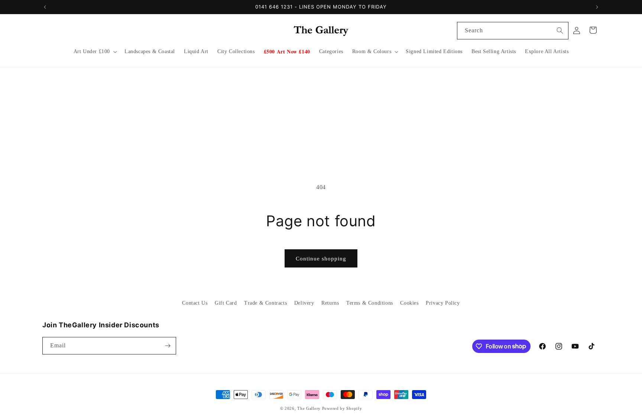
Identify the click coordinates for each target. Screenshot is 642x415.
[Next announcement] (597, 7)
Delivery (304, 303)
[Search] (560, 30)
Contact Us (194, 303)
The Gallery (309, 408)
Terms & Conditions (369, 303)
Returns (330, 303)
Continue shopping (321, 259)
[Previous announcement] (45, 7)
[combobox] (512, 30)
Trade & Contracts (265, 303)
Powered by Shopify (342, 408)
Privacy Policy (443, 303)
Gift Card (226, 303)
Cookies (409, 303)
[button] (94, 51)
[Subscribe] (167, 345)
